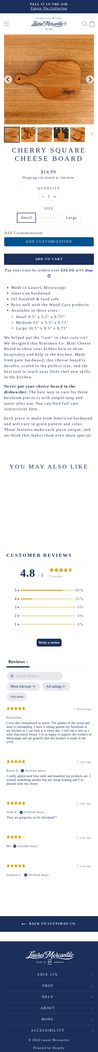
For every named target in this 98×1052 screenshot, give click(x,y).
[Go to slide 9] (56, 128)
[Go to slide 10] (60, 128)
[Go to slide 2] (30, 128)
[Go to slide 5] (41, 128)
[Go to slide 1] (26, 128)
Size (49, 208)
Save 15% (47, 974)
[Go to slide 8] (53, 128)
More (48, 1019)
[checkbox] (17, 697)
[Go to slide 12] (68, 128)
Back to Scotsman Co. (52, 923)
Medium (49, 217)
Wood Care (60, 304)
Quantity (49, 188)
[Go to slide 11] (64, 128)
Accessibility (47, 1030)
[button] (49, 590)
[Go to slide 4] (37, 128)
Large (71, 217)
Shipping (29, 177)
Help (47, 997)
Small (26, 217)
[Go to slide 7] (49, 128)
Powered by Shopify (49, 1048)
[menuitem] (12, 135)
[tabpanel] (49, 778)
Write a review (49, 642)
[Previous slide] (8, 79)
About (47, 1008)
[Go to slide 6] (45, 128)
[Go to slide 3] (33, 128)
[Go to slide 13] (72, 128)
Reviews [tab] (18, 661)
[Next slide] (90, 79)
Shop (47, 986)
